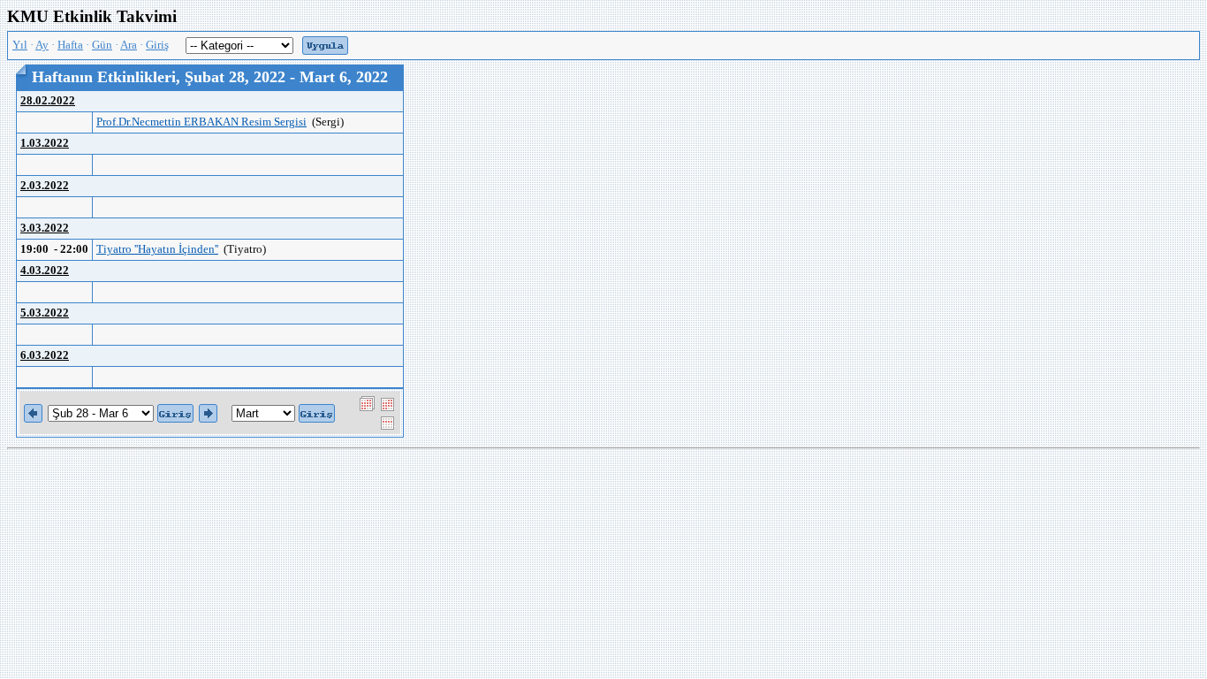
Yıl (19, 45)
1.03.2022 (44, 143)
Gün (102, 45)
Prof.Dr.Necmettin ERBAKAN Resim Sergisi (201, 122)
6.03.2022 (44, 355)
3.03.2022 (44, 228)
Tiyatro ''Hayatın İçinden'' (157, 249)
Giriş (157, 45)
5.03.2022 (44, 313)
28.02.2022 (47, 101)
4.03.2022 (44, 270)
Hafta (70, 45)
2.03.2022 (44, 185)
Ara (128, 45)
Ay (42, 45)
